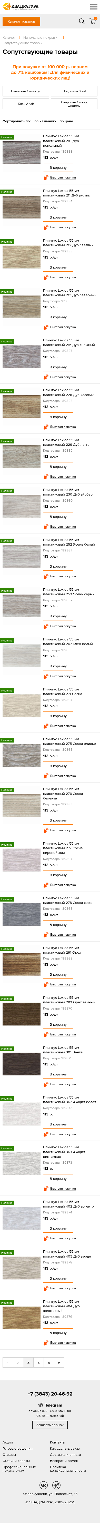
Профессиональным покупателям (19, 1468)
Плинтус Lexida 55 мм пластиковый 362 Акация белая (69, 1099)
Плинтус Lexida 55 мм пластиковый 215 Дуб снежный (69, 342)
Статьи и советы (16, 1461)
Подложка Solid (74, 91)
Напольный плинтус (26, 91)
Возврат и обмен (64, 1461)
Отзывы (9, 1454)
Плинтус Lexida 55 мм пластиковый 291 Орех (62, 950)
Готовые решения (18, 1448)
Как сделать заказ (65, 1448)
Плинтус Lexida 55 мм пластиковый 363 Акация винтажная (64, 1151)
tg (56, 1485)
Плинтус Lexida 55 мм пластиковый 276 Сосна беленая (63, 793)
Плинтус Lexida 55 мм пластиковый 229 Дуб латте (66, 442)
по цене (66, 121)
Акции (8, 1442)
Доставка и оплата (65, 1454)
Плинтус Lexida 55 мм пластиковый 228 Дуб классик (68, 392)
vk (43, 1485)
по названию (45, 121)
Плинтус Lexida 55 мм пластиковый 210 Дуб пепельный (61, 140)
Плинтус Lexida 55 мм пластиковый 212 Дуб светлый (68, 242)
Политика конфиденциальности (68, 1468)
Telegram (53, 1405)
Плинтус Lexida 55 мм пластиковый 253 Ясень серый (69, 591)
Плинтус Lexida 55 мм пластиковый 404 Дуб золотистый (61, 1306)
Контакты (57, 1442)
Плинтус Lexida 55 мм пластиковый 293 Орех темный (69, 999)
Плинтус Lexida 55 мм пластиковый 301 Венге (63, 1049)
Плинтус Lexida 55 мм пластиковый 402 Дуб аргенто (68, 1204)
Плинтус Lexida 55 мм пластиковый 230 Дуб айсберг (68, 492)
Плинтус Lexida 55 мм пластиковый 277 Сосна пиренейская (63, 848)
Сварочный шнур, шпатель (74, 103)
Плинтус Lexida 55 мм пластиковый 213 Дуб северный (69, 292)
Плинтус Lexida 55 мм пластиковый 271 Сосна (62, 691)
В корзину (58, 167)
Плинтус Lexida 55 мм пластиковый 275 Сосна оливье (69, 741)
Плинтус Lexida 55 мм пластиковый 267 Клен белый (68, 641)
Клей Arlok (26, 104)
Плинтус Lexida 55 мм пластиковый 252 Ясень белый (69, 542)
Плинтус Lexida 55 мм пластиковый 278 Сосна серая (68, 900)
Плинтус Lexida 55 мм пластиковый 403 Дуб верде (67, 1253)
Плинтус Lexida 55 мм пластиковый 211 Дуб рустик (66, 193)
